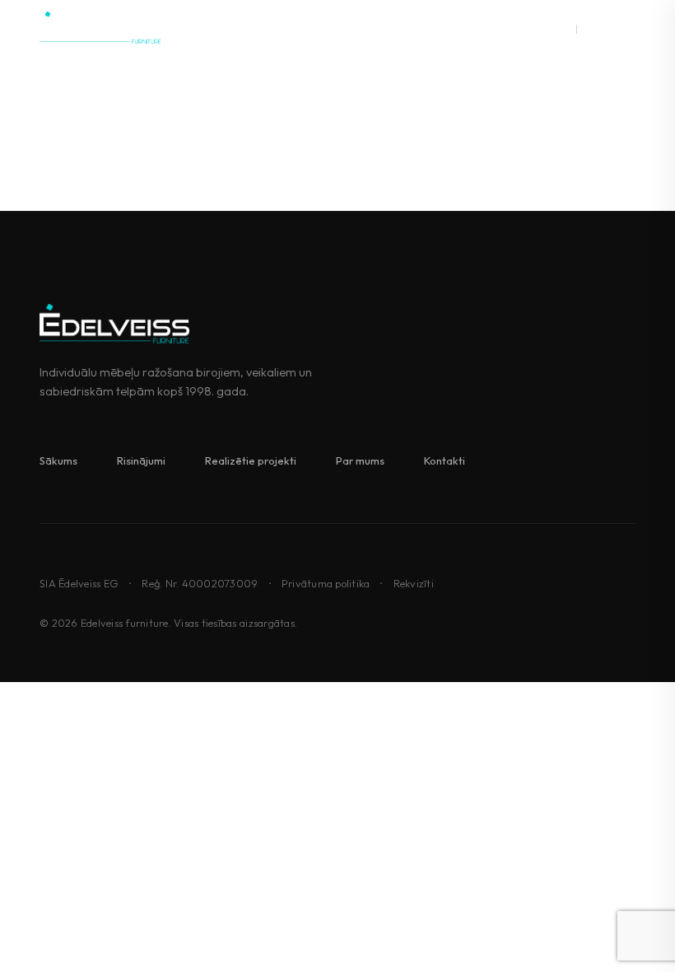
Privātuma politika (326, 583)
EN (589, 27)
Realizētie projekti (250, 460)
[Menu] (625, 28)
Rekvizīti (413, 583)
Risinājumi (141, 460)
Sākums (58, 460)
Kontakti (444, 460)
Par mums (360, 460)
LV (563, 27)
